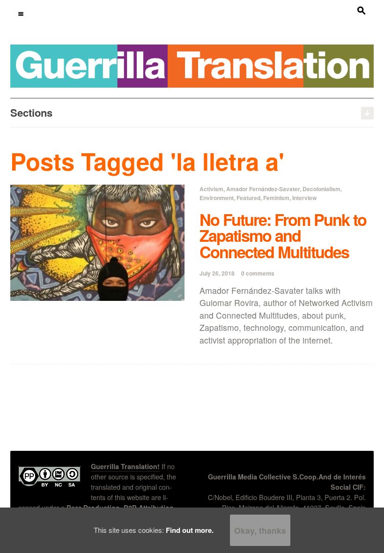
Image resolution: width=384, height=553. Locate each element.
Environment (216, 198)
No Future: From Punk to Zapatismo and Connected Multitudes (282, 235)
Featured (248, 198)
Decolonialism (321, 189)
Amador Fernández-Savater (263, 189)
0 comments (257, 273)
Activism (211, 189)
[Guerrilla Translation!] (192, 65)
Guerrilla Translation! (125, 466)
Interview (304, 198)
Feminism (276, 198)
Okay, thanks (260, 530)
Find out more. (190, 530)
